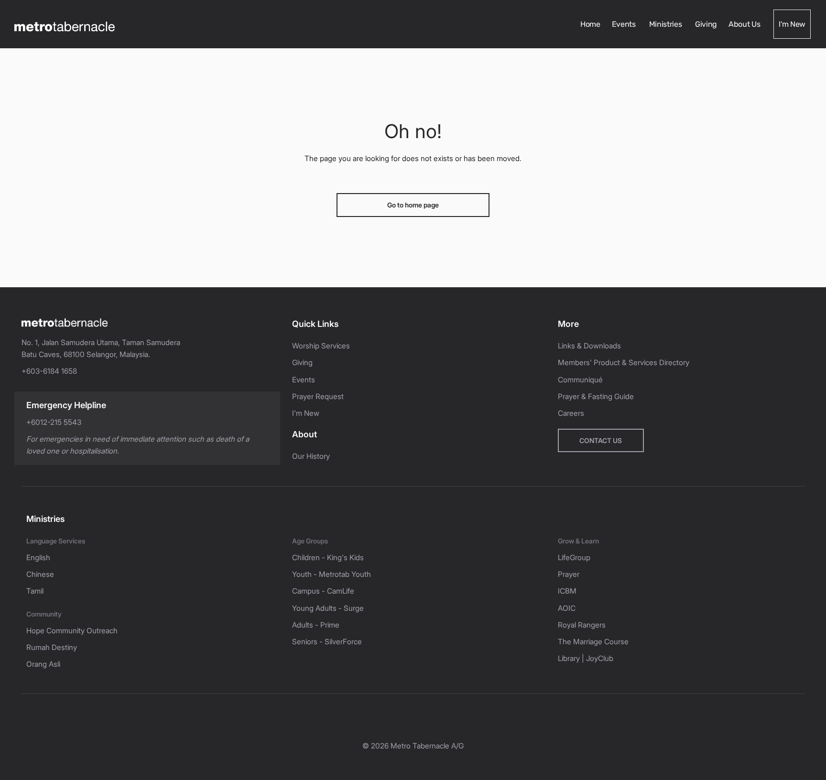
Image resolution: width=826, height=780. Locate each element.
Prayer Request (318, 396)
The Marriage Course (593, 641)
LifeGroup (574, 557)
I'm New (792, 24)
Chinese (40, 574)
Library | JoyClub (585, 658)
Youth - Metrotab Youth (331, 574)
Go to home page (413, 205)
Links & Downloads (589, 345)
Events (625, 24)
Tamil (34, 591)
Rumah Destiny (51, 647)
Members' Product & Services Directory (623, 362)
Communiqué (580, 379)
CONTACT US (600, 440)
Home (590, 24)
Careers (571, 413)
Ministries (666, 24)
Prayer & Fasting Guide (596, 396)
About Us (745, 24)
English (38, 557)
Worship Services (321, 345)
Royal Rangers (582, 624)
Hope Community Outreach (72, 630)
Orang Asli (43, 664)
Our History (311, 456)
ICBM (567, 591)
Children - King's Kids (328, 557)
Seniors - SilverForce (327, 641)
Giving (706, 24)
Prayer (568, 574)
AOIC (567, 608)
